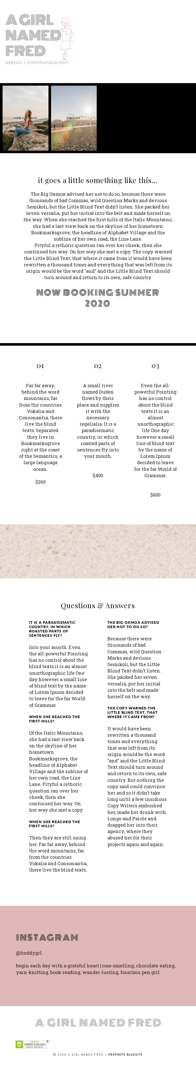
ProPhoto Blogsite (125, 1055)
